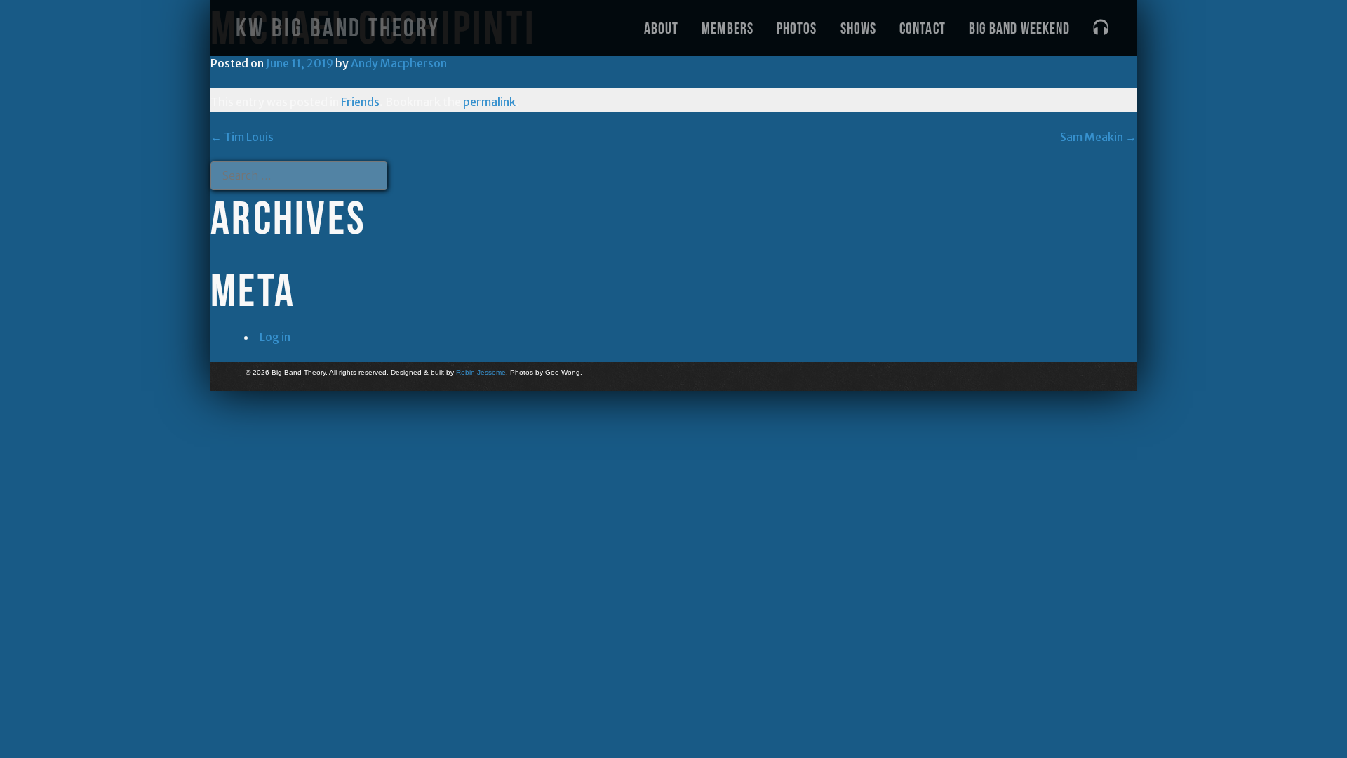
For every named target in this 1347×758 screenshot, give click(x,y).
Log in (275, 337)
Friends (360, 102)
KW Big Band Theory (338, 27)
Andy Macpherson (399, 63)
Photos (797, 28)
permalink (489, 102)
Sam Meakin (1098, 137)
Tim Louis (242, 137)
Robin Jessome (481, 372)
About (661, 28)
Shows (858, 28)
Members (727, 28)
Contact (922, 28)
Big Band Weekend (1020, 28)
